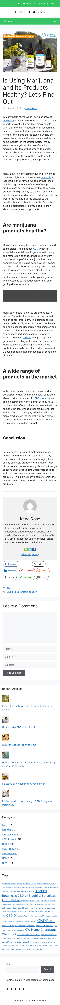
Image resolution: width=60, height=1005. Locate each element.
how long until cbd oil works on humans (33, 942)
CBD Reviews (9, 853)
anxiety (27, 337)
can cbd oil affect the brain (30, 901)
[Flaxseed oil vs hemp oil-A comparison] (5, 777)
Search (9, 964)
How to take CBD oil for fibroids (20, 727)
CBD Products (10, 848)
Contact (17, 3)
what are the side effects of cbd (46, 945)
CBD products (42, 398)
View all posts (29, 554)
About (8, 3)
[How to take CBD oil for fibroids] (5, 721)
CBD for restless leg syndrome (19, 744)
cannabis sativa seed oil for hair (29, 908)
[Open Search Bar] (55, 21)
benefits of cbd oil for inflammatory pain (20, 887)
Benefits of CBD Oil (29, 884)
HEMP (5, 858)
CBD (35, 248)
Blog (53, 3)
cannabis (46, 177)
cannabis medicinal (26, 904)
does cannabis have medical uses (28, 935)
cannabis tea (22, 911)
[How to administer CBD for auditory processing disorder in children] (5, 756)
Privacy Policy (29, 3)
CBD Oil (11, 915)
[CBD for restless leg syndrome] (5, 739)
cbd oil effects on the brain (27, 916)
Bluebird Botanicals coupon (22, 591)
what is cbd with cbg (34, 949)
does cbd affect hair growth (22, 938)
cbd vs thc (20, 930)
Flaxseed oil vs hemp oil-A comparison (23, 783)
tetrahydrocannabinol (26, 945)
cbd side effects (8, 926)
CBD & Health (9, 839)
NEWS (5, 863)
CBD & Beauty (10, 834)
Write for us (43, 3)
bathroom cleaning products (12, 884)
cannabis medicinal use (42, 904)
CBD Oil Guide (16, 922)
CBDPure (46, 920)
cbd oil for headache (45, 916)
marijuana (8, 120)
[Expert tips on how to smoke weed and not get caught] (5, 700)
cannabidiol (45, 901)
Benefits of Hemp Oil (42, 887)
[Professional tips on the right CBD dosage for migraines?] (5, 795)
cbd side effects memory (45, 926)
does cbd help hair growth (42, 938)
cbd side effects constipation (25, 926)
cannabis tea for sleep (35, 911)
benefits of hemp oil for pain (24, 892)
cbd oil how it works (29, 922)
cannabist (13, 911)
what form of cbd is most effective (14, 949)
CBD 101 (6, 844)
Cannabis (7, 829)
